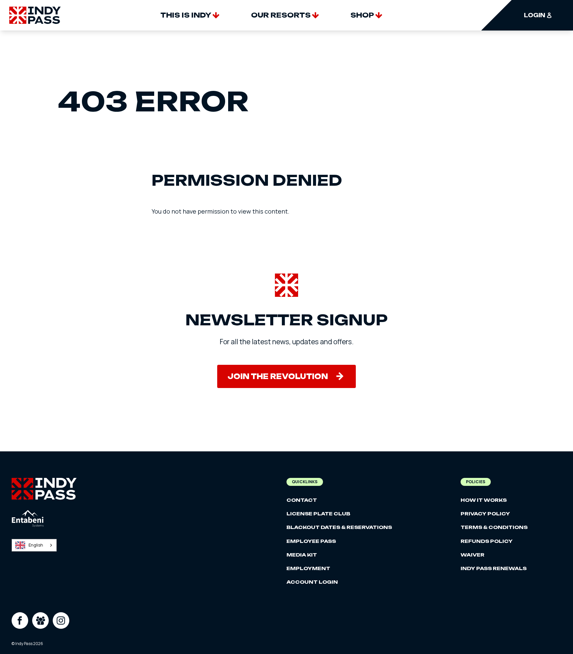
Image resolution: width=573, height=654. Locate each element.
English (36, 545)
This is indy (185, 15)
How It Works (484, 500)
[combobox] (34, 545)
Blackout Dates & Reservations (339, 527)
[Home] (35, 15)
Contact (301, 500)
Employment (308, 568)
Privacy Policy (485, 513)
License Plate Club (318, 513)
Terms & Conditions (494, 527)
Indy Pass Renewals (494, 568)
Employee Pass (311, 541)
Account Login (312, 582)
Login (534, 15)
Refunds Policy (487, 541)
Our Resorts (281, 15)
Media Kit (301, 554)
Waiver (472, 554)
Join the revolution (277, 376)
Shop (362, 15)
